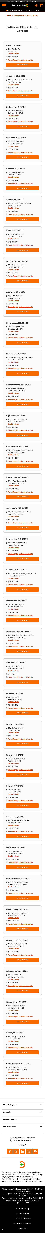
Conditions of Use (22, 1213)
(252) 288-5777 (13, 674)
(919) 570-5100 (13, 921)
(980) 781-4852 (13, 180)
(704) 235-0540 (13, 612)
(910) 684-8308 (13, 890)
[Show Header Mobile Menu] (4, 5)
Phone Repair (13, 60)
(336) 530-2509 (13, 427)
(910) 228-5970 (13, 983)
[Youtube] (35, 1151)
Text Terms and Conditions (22, 1223)
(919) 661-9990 (13, 736)
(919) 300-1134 (13, 859)
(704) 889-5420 (13, 705)
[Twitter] (16, 1151)
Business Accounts (26, 60)
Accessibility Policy (22, 1208)
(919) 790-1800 (13, 797)
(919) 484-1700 (13, 242)
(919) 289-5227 (13, 551)
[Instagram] (29, 1151)
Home (9, 15)
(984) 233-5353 (13, 766)
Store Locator (19, 15)
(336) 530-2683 (13, 1075)
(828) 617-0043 (13, 88)
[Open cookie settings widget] (3, 1229)
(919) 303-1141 (13, 57)
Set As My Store (22, 65)
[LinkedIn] (22, 1151)
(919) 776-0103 (13, 828)
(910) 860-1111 (13, 273)
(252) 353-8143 (13, 365)
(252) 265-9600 (13, 1044)
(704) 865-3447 (13, 304)
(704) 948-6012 (13, 489)
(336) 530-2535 (13, 118)
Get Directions (13, 54)
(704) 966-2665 (13, 211)
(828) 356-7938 (13, 952)
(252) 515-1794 (13, 643)
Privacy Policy (22, 1228)
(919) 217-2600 (13, 581)
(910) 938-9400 (13, 520)
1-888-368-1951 (22, 1140)
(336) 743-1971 (13, 334)
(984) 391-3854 (13, 458)
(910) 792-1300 (13, 1013)
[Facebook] (10, 1151)
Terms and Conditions (22, 1218)
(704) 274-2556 (13, 149)
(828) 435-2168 (13, 396)
